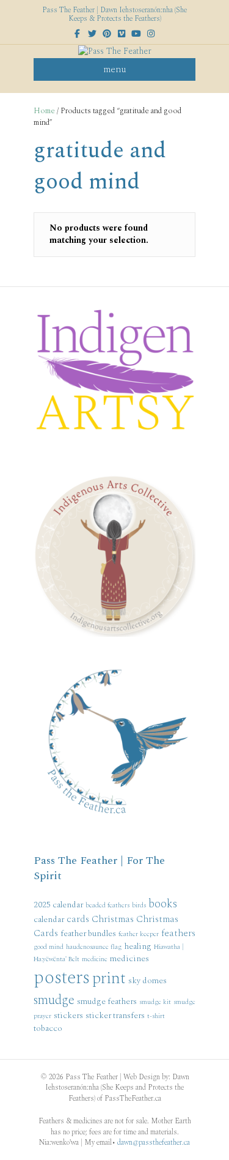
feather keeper (138, 934)
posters (62, 978)
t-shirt (156, 1016)
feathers (178, 933)
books (162, 904)
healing (137, 946)
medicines (129, 958)
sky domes (147, 980)
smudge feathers (107, 1001)
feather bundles (88, 933)
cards (78, 919)
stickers (68, 1015)
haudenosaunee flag (94, 947)
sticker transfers (115, 1015)
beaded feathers (107, 905)
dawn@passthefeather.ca (153, 1142)
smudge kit (155, 1002)
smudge (54, 1000)
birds (139, 905)
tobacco (48, 1028)
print (109, 979)
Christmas (113, 919)
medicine (94, 959)
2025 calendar (58, 904)
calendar (49, 919)
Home (44, 111)
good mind (49, 947)
